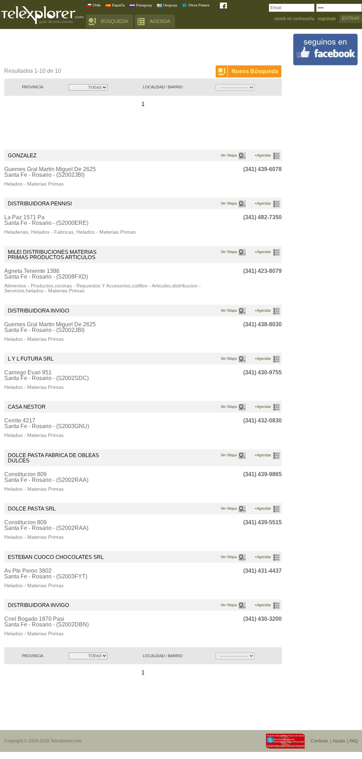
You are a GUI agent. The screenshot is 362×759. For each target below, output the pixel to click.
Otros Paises (198, 5)
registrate (327, 19)
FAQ (354, 741)
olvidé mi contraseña (294, 19)
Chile (97, 5)
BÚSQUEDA (114, 21)
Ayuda (339, 741)
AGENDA (160, 21)
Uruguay (170, 5)
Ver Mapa (229, 155)
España (118, 5)
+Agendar (263, 155)
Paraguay (144, 5)
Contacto (319, 741)
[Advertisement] (133, 48)
